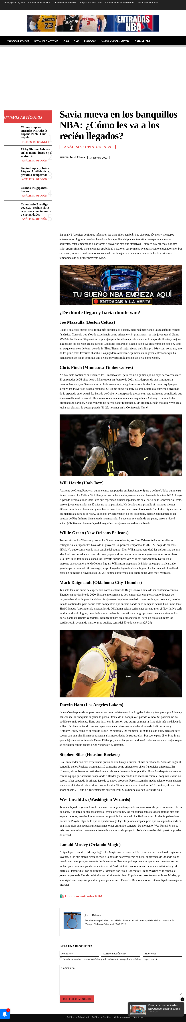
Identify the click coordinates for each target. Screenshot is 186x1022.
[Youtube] (180, 8)
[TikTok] (165, 8)
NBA (107, 147)
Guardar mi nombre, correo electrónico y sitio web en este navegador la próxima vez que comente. (111, 959)
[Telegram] (160, 8)
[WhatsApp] (170, 156)
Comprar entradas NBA (83, 896)
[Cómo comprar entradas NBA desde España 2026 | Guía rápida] (11, 132)
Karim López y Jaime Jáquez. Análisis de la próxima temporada (35, 171)
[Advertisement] (93, 72)
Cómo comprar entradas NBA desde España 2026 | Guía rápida (34, 132)
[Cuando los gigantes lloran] (11, 191)
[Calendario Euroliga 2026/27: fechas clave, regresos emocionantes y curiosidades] (11, 209)
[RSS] (155, 8)
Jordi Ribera (77, 157)
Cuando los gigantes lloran (34, 189)
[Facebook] (153, 156)
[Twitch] (170, 8)
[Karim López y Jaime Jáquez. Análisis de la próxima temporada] (11, 173)
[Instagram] (149, 8)
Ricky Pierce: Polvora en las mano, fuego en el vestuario (36, 153)
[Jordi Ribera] (72, 922)
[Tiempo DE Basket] (93, 23)
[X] (175, 8)
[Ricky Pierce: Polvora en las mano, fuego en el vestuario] (11, 154)
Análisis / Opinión (34, 160)
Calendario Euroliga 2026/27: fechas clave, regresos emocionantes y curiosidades (36, 209)
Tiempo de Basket (34, 142)
